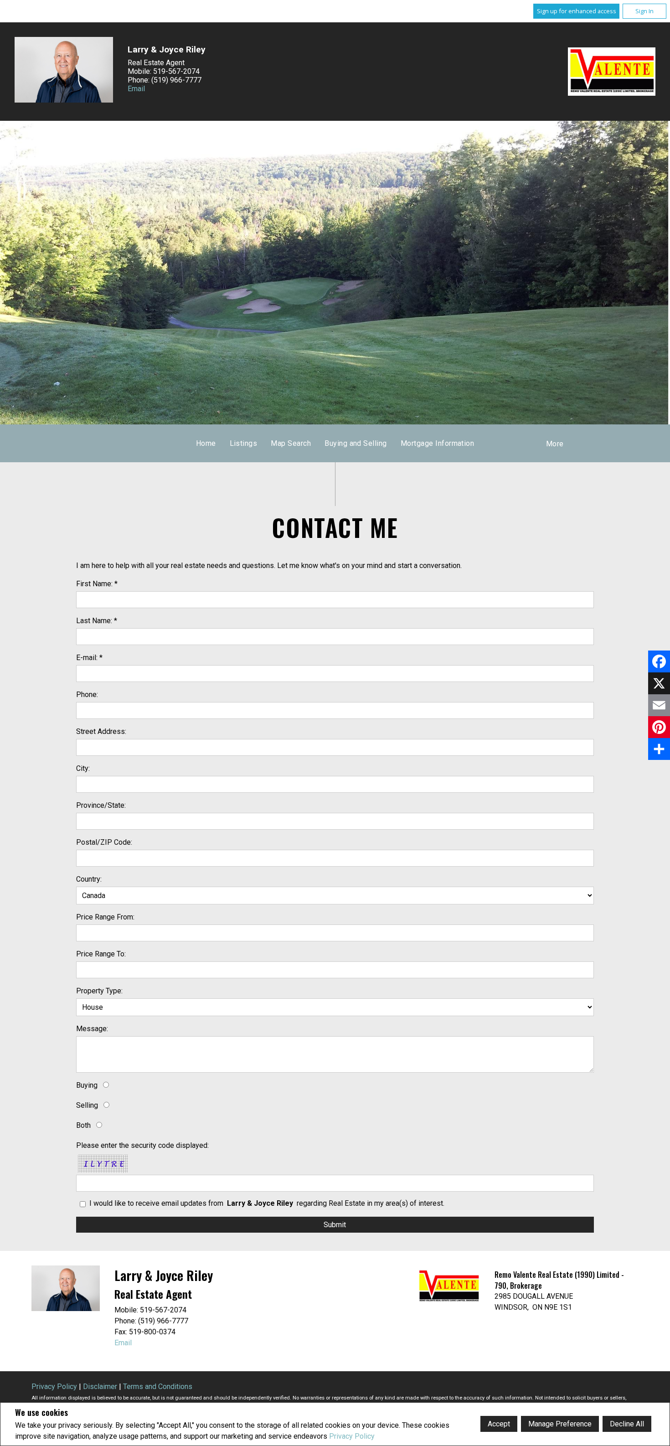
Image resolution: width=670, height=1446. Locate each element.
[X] (659, 683)
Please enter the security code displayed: (142, 1145)
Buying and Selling (356, 443)
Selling (87, 1105)
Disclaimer (100, 1386)
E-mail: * (89, 657)
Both (83, 1125)
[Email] (659, 705)
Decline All (627, 1424)
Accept (499, 1424)
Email (136, 88)
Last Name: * (96, 620)
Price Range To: (101, 954)
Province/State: (101, 805)
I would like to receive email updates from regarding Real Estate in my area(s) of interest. (266, 1203)
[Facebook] (659, 661)
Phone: (87, 694)
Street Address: (101, 731)
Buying (87, 1085)
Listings (244, 443)
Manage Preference (560, 1424)
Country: (89, 879)
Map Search (291, 443)
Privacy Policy (352, 1436)
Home (206, 443)
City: (83, 768)
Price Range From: (105, 917)
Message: (92, 1028)
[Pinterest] (659, 727)
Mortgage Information (437, 443)
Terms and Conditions (157, 1386)
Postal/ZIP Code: (104, 842)
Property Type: (99, 990)
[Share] (659, 749)
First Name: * (97, 583)
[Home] (611, 71)
